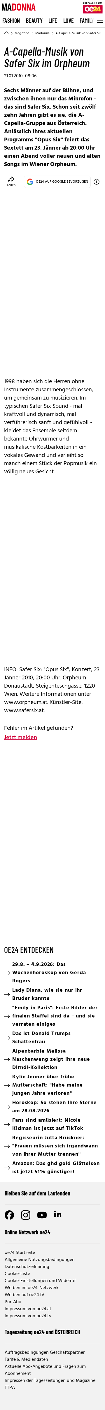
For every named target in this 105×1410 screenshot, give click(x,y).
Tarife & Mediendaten (26, 1359)
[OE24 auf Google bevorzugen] (96, 181)
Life (52, 20)
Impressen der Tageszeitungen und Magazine (50, 1381)
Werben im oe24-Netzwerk (32, 1288)
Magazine (22, 33)
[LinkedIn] (58, 1215)
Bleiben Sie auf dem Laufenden (37, 1193)
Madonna (42, 33)
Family (87, 20)
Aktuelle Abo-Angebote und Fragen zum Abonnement (45, 1370)
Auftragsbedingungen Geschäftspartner (45, 1352)
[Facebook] (9, 1215)
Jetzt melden (20, 738)
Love (68, 20)
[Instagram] (25, 1215)
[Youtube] (42, 1215)
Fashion (11, 20)
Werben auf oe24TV (24, 1295)
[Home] (6, 33)
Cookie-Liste (17, 1274)
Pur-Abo (13, 1302)
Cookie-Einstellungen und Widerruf (40, 1281)
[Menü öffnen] (99, 21)
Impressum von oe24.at (28, 1309)
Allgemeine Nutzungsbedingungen (40, 1260)
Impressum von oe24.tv (28, 1316)
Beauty (34, 20)
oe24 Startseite (20, 1253)
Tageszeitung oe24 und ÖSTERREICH (42, 1331)
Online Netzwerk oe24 (27, 1232)
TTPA (10, 1388)
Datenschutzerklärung (27, 1267)
